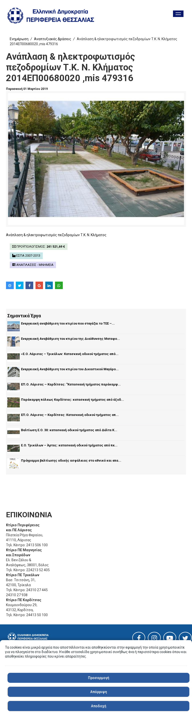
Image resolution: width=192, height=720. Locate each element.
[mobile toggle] (178, 13)
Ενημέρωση (19, 39)
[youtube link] (170, 639)
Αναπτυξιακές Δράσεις (52, 39)
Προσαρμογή (98, 678)
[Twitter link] (185, 639)
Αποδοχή (98, 706)
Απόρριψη (98, 692)
